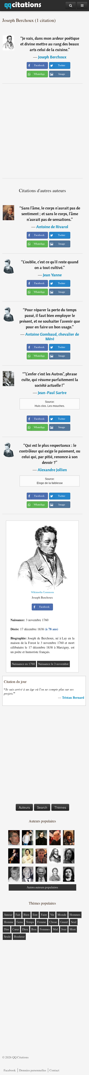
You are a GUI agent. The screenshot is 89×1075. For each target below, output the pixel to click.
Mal (55, 929)
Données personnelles (32, 1070)
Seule (7, 936)
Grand (64, 922)
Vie (52, 914)
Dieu (25, 929)
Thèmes (60, 807)
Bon (34, 929)
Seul (73, 922)
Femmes (45, 929)
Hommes (75, 914)
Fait (18, 914)
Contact (54, 1070)
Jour (63, 929)
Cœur (15, 929)
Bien (26, 914)
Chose (53, 922)
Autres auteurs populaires (42, 887)
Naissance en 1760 (23, 664)
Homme (8, 922)
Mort (73, 929)
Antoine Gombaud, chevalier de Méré (52, 336)
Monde (62, 914)
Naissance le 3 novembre (53, 664)
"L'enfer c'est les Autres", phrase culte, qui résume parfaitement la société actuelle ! (49, 379)
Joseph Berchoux (52, 57)
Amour (8, 914)
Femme (41, 922)
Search (42, 807)
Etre (35, 914)
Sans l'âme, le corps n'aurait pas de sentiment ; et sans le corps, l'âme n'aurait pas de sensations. (50, 213)
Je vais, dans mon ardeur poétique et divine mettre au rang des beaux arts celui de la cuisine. (49, 44)
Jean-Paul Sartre (52, 392)
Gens (20, 922)
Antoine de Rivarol (52, 226)
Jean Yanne (52, 274)
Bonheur (19, 936)
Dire (6, 929)
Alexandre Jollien (52, 469)
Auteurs (24, 807)
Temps (30, 922)
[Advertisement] (44, 130)
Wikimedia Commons (42, 592)
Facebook (10, 1070)
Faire (44, 914)
